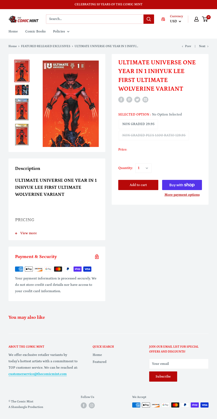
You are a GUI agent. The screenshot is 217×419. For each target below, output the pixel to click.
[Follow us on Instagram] (92, 405)
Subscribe (163, 376)
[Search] (148, 19)
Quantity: (125, 168)
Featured (100, 362)
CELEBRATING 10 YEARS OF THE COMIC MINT (109, 4)
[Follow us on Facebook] (84, 405)
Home (12, 46)
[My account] (196, 19)
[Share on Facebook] (121, 99)
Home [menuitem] (13, 31)
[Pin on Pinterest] (129, 99)
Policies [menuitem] (59, 31)
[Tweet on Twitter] (137, 99)
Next (202, 46)
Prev (188, 46)
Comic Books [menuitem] (35, 31)
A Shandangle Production (25, 407)
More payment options (182, 195)
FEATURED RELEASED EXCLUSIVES (45, 46)
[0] (205, 19)
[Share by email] (145, 99)
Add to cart (138, 185)
